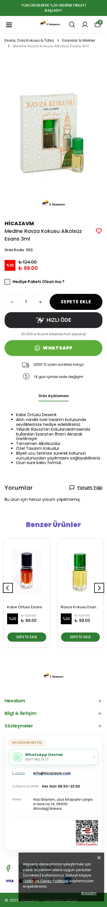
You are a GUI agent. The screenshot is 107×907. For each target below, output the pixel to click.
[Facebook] (8, 868)
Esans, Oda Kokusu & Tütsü (29, 40)
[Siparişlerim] (84, 24)
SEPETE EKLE (76, 301)
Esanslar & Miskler (78, 40)
